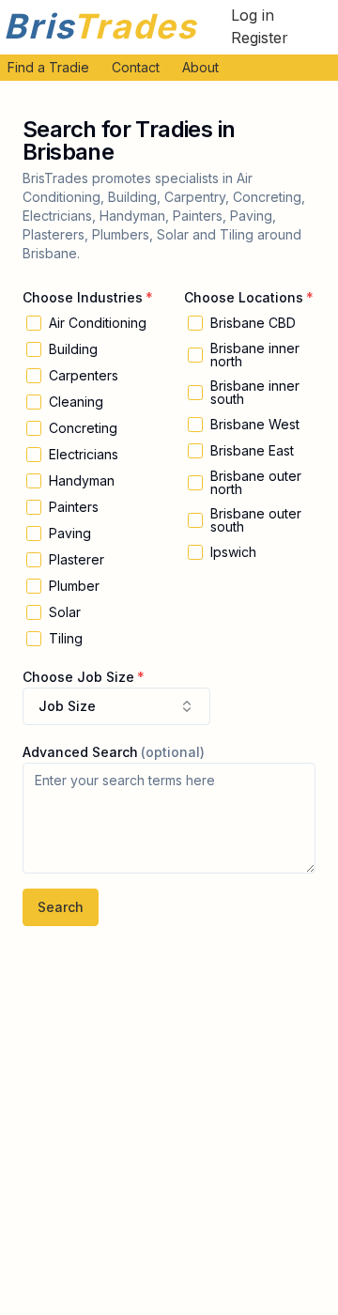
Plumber (74, 586)
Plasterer (76, 559)
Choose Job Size (78, 677)
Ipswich (233, 552)
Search (61, 907)
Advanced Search (80, 752)
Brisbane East (252, 450)
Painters (74, 507)
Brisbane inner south (255, 392)
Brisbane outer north (255, 483)
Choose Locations (243, 297)
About (200, 67)
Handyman (82, 480)
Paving (70, 533)
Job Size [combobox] (67, 706)
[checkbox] (33, 323)
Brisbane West (255, 424)
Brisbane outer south (255, 520)
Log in (252, 15)
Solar (65, 612)
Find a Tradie (48, 67)
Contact (136, 67)
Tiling (66, 638)
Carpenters (83, 375)
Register (259, 37)
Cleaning (76, 402)
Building (73, 349)
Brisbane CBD (253, 323)
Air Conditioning (97, 323)
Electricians (83, 454)
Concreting (83, 428)
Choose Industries (83, 297)
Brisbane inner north (255, 355)
